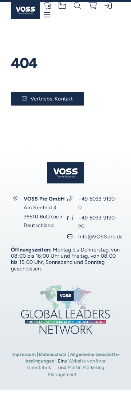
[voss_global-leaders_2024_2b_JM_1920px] (65, 287)
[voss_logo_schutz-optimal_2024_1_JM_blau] (25, 4)
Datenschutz (52, 354)
